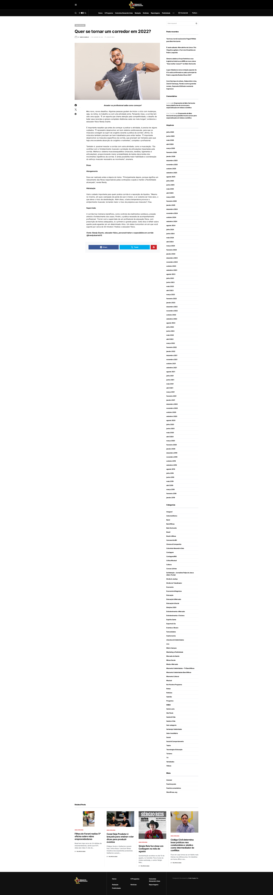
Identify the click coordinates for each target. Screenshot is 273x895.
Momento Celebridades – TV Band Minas (180, 668)
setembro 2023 (171, 270)
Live (167, 644)
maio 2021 (170, 384)
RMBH (168, 705)
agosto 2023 (170, 274)
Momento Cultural (172, 676)
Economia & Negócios (174, 591)
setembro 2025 (171, 173)
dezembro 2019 (171, 453)
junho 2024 (170, 233)
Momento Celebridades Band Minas (178, 672)
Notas (168, 688)
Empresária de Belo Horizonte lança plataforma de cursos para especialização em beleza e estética (180, 105)
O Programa (135, 879)
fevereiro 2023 (171, 298)
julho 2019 (170, 473)
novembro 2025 (172, 164)
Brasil (168, 532)
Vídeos (168, 766)
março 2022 (170, 343)
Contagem (170, 552)
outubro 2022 (171, 315)
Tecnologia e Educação (174, 749)
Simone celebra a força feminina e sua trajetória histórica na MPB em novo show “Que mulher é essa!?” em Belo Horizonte (181, 61)
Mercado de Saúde (172, 656)
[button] (76, 5)
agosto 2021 (170, 372)
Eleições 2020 (171, 607)
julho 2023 (170, 278)
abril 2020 (170, 437)
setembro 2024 (171, 221)
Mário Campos (171, 648)
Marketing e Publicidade (174, 652)
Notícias (169, 693)
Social (168, 737)
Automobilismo (171, 516)
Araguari (169, 512)
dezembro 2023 (171, 258)
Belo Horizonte (171, 528)
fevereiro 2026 (171, 152)
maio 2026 (170, 140)
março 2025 (170, 197)
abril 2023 (170, 290)
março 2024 (170, 246)
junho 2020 (170, 428)
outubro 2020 (171, 412)
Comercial (184, 13)
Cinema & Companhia (173, 544)
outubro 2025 (171, 168)
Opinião (169, 697)
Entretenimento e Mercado (175, 611)
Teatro (168, 745)
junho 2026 (170, 136)
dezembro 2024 (171, 209)
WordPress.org (171, 792)
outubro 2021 (171, 363)
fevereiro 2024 (171, 250)
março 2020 (170, 441)
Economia (169, 587)
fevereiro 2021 (171, 396)
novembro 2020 (172, 408)
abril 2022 (170, 339)
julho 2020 (170, 424)
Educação (169, 595)
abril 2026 (170, 144)
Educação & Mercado (173, 599)
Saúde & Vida (170, 717)
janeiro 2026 (170, 156)
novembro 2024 (172, 213)
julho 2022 (170, 327)
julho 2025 (170, 181)
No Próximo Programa (174, 684)
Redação (115, 884)
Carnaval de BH (171, 540)
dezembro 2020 (171, 404)
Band (168, 520)
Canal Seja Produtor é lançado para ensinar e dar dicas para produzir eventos (120, 838)
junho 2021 (170, 380)
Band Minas (170, 524)
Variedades (170, 762)
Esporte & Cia (171, 624)
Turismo (169, 753)
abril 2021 (169, 388)
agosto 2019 (170, 469)
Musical (169, 680)
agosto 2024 (170, 225)
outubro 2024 (171, 217)
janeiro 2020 (170, 449)
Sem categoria (80, 25)
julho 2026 (170, 132)
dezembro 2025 (171, 160)
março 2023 (170, 294)
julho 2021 (170, 376)
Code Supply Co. (193, 878)
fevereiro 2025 (171, 201)
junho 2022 (170, 331)
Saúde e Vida (170, 721)
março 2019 (170, 489)
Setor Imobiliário (172, 733)
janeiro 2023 (170, 302)
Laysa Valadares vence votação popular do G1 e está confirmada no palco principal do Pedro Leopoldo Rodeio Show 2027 (181, 72)
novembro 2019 (171, 457)
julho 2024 (170, 229)
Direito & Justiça (172, 579)
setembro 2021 (171, 367)
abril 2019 (169, 485)
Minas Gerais (171, 660)
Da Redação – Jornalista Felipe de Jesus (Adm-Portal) (180, 574)
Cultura (169, 564)
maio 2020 (170, 432)
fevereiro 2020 (171, 445)
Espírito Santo (171, 619)
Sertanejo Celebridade (174, 729)
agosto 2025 (170, 177)
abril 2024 (170, 242)
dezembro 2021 (171, 355)
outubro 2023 (171, 266)
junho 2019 (170, 477)
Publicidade (116, 888)
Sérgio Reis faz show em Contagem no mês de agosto (151, 849)
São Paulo (169, 713)
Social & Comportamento (175, 741)
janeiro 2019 (170, 497)
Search (196, 23)
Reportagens (153, 884)
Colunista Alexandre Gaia (175, 548)
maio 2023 (170, 286)
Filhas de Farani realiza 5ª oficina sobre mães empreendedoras (87, 836)
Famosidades (171, 632)
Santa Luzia (170, 709)
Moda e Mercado (172, 664)
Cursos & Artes (171, 568)
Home (114, 879)
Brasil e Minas (171, 536)
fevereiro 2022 (171, 347)
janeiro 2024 (170, 254)
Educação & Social (172, 603)
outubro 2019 (171, 461)
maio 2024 (170, 238)
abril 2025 (170, 193)
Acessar (169, 780)
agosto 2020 (170, 420)
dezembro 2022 (171, 307)
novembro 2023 (172, 262)
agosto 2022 (170, 323)
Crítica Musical (171, 560)
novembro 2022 (172, 311)
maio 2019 (170, 481)
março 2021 (170, 392)
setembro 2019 (171, 465)
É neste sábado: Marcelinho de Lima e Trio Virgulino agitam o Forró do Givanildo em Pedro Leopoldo (181, 49)
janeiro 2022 (170, 351)
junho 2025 (170, 185)
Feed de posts (171, 784)
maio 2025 (170, 189)
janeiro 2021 (170, 400)
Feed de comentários (173, 788)
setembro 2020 (171, 416)
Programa (169, 701)
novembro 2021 (171, 359)
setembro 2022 (171, 319)
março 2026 (170, 148)
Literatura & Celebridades (175, 640)
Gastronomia (171, 636)
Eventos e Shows (172, 628)
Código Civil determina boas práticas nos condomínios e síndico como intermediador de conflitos (182, 845)
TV (167, 758)
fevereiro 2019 (171, 493)
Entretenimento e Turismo (175, 615)
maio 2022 (170, 335)
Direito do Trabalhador (174, 583)
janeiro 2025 (170, 205)
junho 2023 (170, 282)
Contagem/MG (171, 556)
